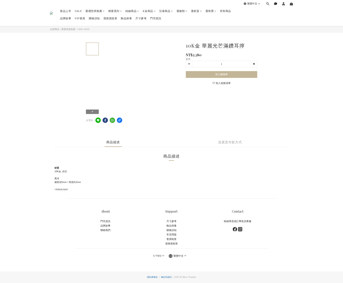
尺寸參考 (140, 18)
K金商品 (148, 11)
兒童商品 (164, 11)
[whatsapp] (112, 120)
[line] (98, 120)
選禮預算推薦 (93, 11)
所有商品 (225, 11)
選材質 (195, 11)
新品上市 (65, 11)
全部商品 (54, 29)
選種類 (181, 11)
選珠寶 (209, 11)
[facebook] (105, 120)
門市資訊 (155, 18)
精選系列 (113, 11)
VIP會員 (80, 18)
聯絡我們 (105, 230)
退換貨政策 (110, 18)
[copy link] (119, 120)
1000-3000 (83, 29)
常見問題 (171, 235)
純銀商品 (130, 11)
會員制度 (171, 239)
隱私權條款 (152, 277)
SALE (78, 11)
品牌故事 (65, 18)
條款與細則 (166, 277)
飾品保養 (126, 18)
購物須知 (94, 18)
